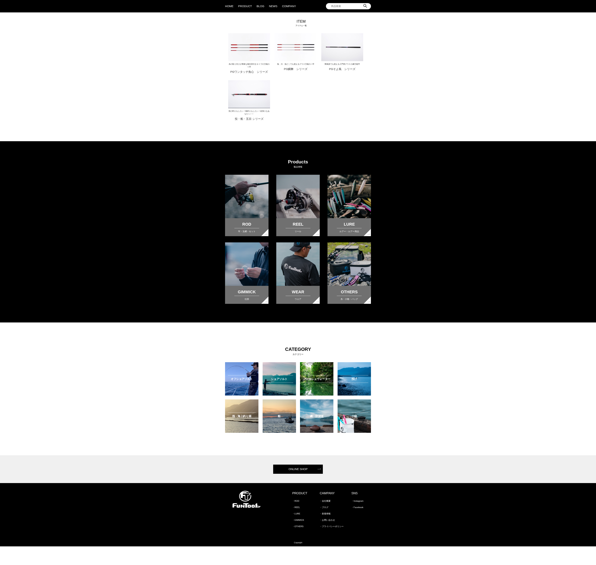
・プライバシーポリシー (332, 526)
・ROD (295, 501)
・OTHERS (297, 526)
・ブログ (324, 507)
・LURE (296, 513)
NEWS (273, 6)
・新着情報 (325, 513)
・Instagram (357, 501)
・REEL (296, 507)
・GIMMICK (298, 520)
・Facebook (357, 507)
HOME (229, 6)
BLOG (260, 6)
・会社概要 (325, 501)
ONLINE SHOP (298, 469)
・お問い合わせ (327, 520)
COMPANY (289, 6)
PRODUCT (245, 6)
